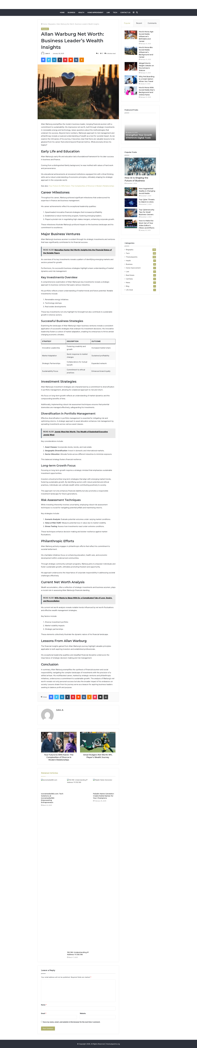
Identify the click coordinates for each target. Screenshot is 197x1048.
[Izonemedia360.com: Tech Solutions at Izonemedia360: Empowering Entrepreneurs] (52, 785)
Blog (127, 286)
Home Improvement (95, 12)
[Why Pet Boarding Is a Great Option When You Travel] (131, 79)
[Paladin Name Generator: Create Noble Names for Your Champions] (104, 785)
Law (108, 12)
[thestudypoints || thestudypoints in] (98, 4)
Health (81, 12)
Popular (127, 23)
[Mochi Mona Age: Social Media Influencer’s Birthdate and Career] (131, 35)
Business (71, 12)
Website (83, 1013)
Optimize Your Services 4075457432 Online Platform (138, 135)
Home (62, 12)
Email (43, 1013)
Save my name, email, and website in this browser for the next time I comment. (71, 1022)
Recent (139, 23)
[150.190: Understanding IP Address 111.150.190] (78, 864)
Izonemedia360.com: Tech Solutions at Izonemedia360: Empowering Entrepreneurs (52, 798)
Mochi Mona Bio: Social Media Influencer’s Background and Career (146, 52)
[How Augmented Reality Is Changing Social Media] (131, 191)
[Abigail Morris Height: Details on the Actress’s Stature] (131, 66)
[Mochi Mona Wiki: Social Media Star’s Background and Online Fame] (131, 90)
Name (44, 1005)
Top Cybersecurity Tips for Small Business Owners (146, 212)
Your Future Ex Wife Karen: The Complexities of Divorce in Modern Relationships (81, 186)
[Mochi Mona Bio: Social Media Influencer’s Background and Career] (131, 50)
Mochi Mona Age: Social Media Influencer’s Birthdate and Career (146, 36)
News (128, 282)
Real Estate (130, 275)
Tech (115, 12)
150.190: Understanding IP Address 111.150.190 (78, 953)
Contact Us (125, 12)
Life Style (129, 290)
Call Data (129, 279)
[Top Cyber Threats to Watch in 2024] (131, 202)
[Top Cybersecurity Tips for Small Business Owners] (131, 213)
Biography (51, 24)
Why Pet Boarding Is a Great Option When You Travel (146, 79)
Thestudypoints (131, 257)
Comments (152, 23)
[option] (140, 127)
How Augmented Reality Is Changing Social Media (147, 191)
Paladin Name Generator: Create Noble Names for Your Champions (103, 796)
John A (47, 53)
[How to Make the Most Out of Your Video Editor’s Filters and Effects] (131, 224)
